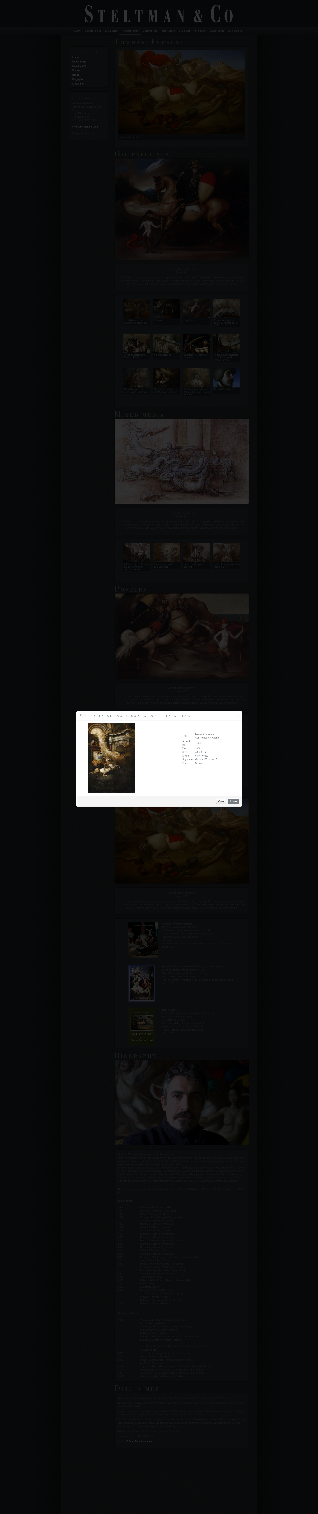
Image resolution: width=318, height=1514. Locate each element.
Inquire (233, 801)
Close (221, 801)
